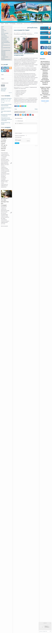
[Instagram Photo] (19, 123)
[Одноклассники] (10, 68)
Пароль (2, 78)
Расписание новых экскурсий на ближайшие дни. (6, 115)
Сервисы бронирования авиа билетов (5, 43)
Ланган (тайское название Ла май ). (6, 112)
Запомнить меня (5, 82)
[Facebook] (2, 68)
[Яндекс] (7, 70)
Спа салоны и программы (5, 41)
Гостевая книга (3, 55)
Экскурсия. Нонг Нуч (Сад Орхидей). (5, 123)
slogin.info (10, 92)
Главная (2, 23)
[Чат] (45, 43)
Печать (36, 32)
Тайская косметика (4, 39)
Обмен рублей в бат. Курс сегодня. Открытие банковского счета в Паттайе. (6, 119)
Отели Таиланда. (13, 23)
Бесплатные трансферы (4, 33)
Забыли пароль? (4, 88)
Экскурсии (2, 29)
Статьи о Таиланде (4, 35)
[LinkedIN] (5, 68)
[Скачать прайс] (45, 29)
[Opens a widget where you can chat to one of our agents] (45, 627)
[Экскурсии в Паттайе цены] (45, 34)
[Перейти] (45, 48)
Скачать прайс (3, 54)
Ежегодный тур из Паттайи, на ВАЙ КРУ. (6, 108)
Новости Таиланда (4, 38)
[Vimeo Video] (21, 123)
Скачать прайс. (45, 100)
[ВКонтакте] (5, 70)
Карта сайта (3, 58)
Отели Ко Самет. (20, 23)
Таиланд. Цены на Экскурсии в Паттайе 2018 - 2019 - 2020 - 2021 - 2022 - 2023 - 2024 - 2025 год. (6, 100)
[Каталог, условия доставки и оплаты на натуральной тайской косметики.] (45, 39)
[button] (6, 133)
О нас (2, 46)
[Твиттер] (2, 70)
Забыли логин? (3, 89)
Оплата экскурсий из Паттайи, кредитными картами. (6, 105)
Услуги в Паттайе (3, 30)
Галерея (2, 26)
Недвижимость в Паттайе (5, 37)
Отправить (17, 143)
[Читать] (42, 53)
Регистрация (3, 90)
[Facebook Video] (17, 123)
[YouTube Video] (16, 123)
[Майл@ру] (7, 68)
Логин (2, 74)
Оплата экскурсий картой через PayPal (5, 48)
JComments (36, 145)
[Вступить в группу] (42, 48)
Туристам (6, 23)
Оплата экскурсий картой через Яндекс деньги (5, 51)
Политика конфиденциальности (5, 59)
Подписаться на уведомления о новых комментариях (20, 136)
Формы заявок (3, 34)
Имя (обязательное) (19, 118)
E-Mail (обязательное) (19, 120)
